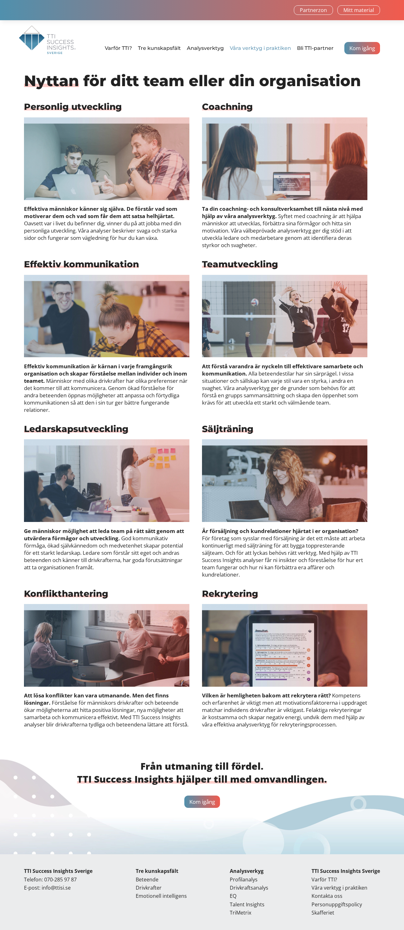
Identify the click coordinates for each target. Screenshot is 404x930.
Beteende (147, 879)
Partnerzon (313, 10)
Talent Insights (247, 904)
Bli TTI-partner (315, 48)
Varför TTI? (118, 48)
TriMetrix (240, 912)
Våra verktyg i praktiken (260, 48)
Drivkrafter (149, 887)
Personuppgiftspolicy (337, 904)
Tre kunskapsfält (159, 48)
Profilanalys (244, 879)
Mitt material (358, 10)
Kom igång (362, 48)
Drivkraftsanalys (249, 887)
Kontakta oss (327, 895)
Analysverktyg (205, 48)
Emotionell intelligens (161, 895)
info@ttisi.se (56, 887)
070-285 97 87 (60, 879)
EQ (233, 895)
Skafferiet (323, 912)
